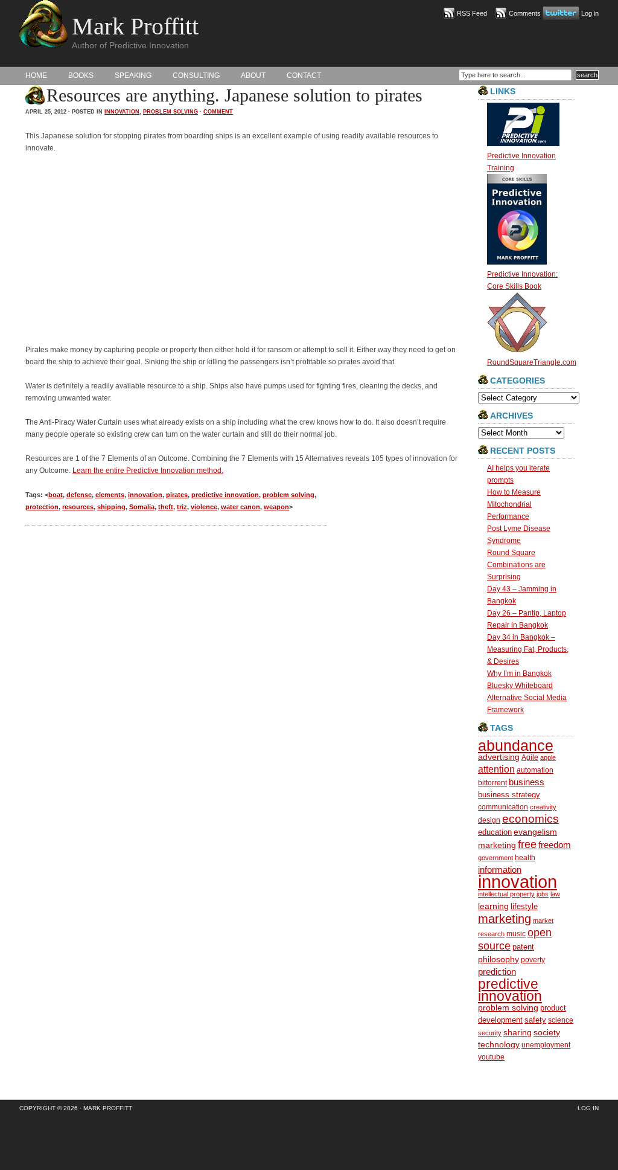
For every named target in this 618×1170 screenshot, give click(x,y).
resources (78, 506)
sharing (517, 1032)
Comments (525, 13)
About (253, 75)
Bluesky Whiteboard (520, 685)
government (495, 857)
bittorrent (492, 782)
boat (55, 494)
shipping (111, 506)
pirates (177, 494)
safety (535, 1019)
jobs (543, 894)
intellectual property (506, 894)
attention (496, 769)
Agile (529, 757)
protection (42, 506)
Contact (304, 75)
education (495, 832)
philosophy (498, 959)
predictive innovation (225, 494)
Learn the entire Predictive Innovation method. (147, 470)
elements (109, 494)
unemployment (545, 1045)
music (516, 933)
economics (530, 818)
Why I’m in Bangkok (519, 673)
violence (204, 506)
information (499, 869)
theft (165, 506)
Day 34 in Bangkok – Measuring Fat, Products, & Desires (528, 649)
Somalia (141, 506)
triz (182, 506)
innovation (121, 112)
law (555, 894)
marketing (504, 918)
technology (499, 1044)
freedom (554, 845)
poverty (533, 959)
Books (81, 75)
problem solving (170, 112)
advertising (499, 757)
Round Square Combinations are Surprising (516, 564)
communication (503, 807)
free (527, 844)
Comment (218, 112)
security (490, 1033)
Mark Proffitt (135, 26)
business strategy (509, 794)
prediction (497, 971)
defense (79, 494)
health (525, 857)
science (560, 1020)
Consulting (196, 75)
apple (548, 757)
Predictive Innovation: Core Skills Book (522, 280)
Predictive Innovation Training (521, 162)
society (547, 1032)
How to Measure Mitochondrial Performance (514, 504)
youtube (491, 1057)
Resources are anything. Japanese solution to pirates (234, 95)
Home (36, 75)
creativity (543, 807)
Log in (590, 13)
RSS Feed (472, 13)
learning (493, 906)
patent (523, 946)
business (526, 782)
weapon (276, 506)
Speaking (133, 75)
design (489, 820)
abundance (515, 745)
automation (535, 770)
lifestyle (524, 906)
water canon (240, 506)
